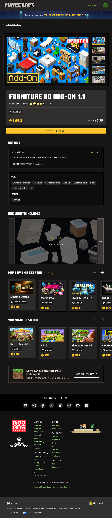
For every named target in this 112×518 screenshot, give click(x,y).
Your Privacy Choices (35, 512)
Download (56, 453)
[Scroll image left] (11, 241)
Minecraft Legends (40, 441)
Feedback (56, 446)
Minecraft (37, 425)
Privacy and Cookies (14, 509)
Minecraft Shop (58, 428)
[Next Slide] (102, 272)
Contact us (56, 456)
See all (47, 272)
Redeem (55, 467)
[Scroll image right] (100, 241)
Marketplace (13, 24)
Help (54, 443)
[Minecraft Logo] (19, 5)
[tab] (98, 41)
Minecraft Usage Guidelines (44, 487)
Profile (54, 464)
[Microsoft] (96, 503)
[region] (56, 241)
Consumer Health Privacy (34, 509)
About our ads (75, 509)
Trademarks (62, 509)
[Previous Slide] (94, 272)
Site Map (55, 449)
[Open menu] (105, 5)
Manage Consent (63, 487)
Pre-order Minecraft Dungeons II (64, 15)
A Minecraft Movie (40, 475)
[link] (25, 405)
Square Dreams (20, 103)
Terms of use (51, 509)
